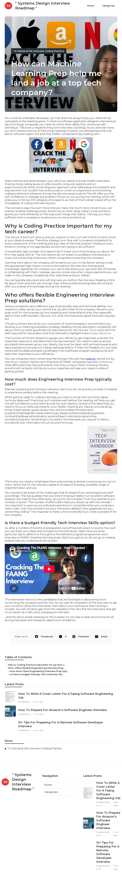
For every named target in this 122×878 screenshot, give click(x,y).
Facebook (47, 636)
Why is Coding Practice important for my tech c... (37, 664)
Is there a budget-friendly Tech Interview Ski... (37, 674)
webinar (90, 358)
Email (104, 636)
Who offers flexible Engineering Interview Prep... (36, 668)
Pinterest (83, 636)
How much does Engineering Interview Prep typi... (39, 671)
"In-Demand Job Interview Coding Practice (39, 51)
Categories (108, 5)
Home (90, 5)
